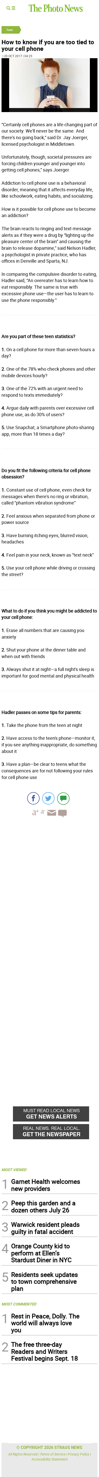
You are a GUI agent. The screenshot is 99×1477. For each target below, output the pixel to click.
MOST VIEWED (14, 1169)
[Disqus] (49, 891)
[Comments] (63, 798)
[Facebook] (33, 798)
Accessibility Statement (49, 1459)
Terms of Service (52, 1454)
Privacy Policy (78, 1454)
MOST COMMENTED (19, 1303)
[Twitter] (48, 798)
